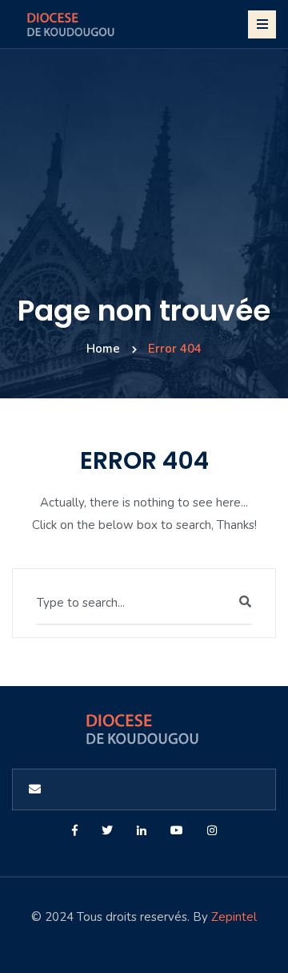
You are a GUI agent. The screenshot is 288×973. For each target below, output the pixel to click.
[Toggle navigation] (262, 24)
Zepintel (234, 917)
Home (103, 349)
